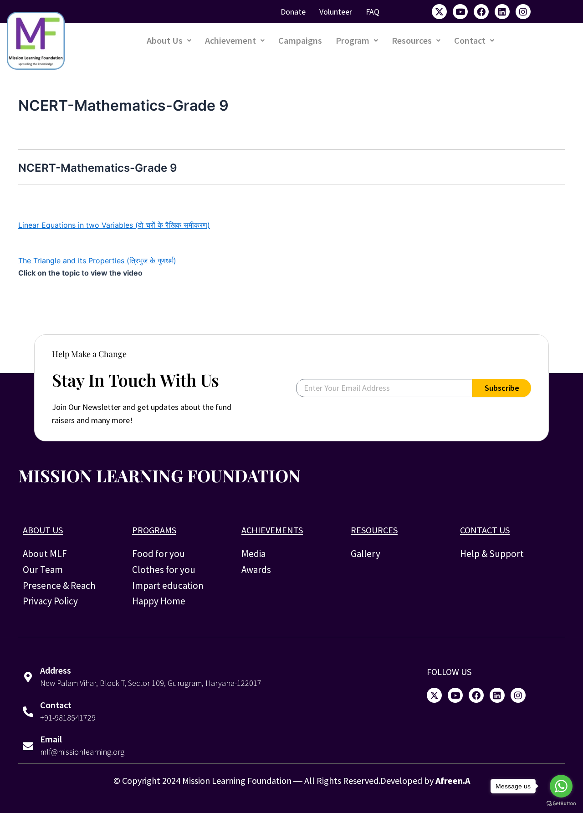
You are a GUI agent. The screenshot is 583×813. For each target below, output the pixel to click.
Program (352, 40)
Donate (293, 11)
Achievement (230, 40)
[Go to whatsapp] (561, 786)
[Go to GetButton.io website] (561, 804)
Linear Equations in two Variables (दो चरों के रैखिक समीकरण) (114, 225)
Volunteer (335, 11)
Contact (470, 40)
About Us (165, 40)
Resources (412, 40)
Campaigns (300, 40)
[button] (169, 40)
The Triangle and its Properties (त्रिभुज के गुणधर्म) (97, 260)
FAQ (372, 11)
